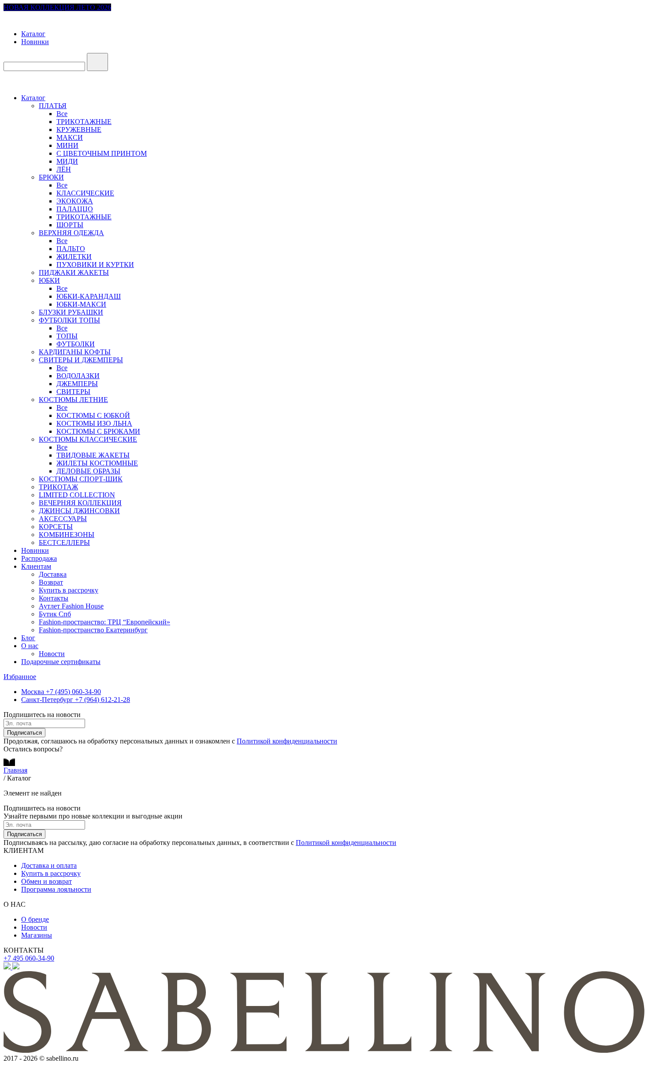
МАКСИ (69, 137)
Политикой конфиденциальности (287, 741)
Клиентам (36, 566)
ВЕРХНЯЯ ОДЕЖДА (71, 232)
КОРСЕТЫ (56, 526)
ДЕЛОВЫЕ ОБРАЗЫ (88, 471)
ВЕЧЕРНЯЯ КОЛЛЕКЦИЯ (80, 503)
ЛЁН (63, 169)
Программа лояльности (56, 889)
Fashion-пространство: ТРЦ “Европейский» (104, 622)
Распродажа (39, 558)
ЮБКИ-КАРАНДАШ (88, 296)
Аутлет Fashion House (71, 606)
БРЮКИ (51, 177)
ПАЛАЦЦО (74, 209)
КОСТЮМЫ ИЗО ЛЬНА (94, 423)
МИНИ (67, 145)
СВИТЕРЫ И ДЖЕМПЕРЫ (81, 360)
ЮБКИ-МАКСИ (81, 304)
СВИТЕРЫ (73, 391)
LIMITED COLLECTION (77, 495)
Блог (28, 638)
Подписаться (24, 732)
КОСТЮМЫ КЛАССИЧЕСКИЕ (88, 439)
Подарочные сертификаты (61, 661)
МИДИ (67, 161)
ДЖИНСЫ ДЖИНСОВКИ (79, 510)
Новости (52, 653)
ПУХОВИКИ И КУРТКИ (95, 264)
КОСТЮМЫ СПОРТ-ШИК (81, 479)
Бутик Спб (55, 614)
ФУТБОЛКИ (75, 344)
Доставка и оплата (49, 865)
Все (61, 113)
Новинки (35, 41)
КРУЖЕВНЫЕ (78, 129)
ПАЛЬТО (70, 248)
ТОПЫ (67, 336)
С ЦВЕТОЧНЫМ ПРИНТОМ (101, 153)
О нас (29, 645)
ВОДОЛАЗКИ (78, 375)
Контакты (53, 598)
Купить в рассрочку (68, 590)
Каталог (33, 34)
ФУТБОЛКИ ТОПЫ (69, 320)
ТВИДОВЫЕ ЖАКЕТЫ (93, 455)
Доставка (53, 574)
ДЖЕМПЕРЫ (77, 383)
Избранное (20, 676)
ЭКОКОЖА (74, 201)
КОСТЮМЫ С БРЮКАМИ (98, 431)
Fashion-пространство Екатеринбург (93, 630)
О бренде (35, 919)
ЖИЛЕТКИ (74, 256)
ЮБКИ (49, 280)
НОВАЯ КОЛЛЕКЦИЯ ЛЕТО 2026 (57, 7)
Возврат (51, 582)
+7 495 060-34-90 (29, 958)
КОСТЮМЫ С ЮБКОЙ (93, 415)
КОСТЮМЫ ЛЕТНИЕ (73, 399)
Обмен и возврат (46, 881)
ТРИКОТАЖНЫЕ (84, 121)
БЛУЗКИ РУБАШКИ (71, 312)
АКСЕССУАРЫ (63, 518)
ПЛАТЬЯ (53, 105)
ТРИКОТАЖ (58, 487)
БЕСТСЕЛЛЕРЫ (64, 542)
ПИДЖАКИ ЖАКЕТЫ (74, 272)
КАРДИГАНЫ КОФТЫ (75, 352)
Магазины (36, 935)
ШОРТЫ (69, 225)
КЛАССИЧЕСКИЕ (85, 193)
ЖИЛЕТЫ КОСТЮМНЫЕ (97, 463)
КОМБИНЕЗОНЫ (66, 534)
